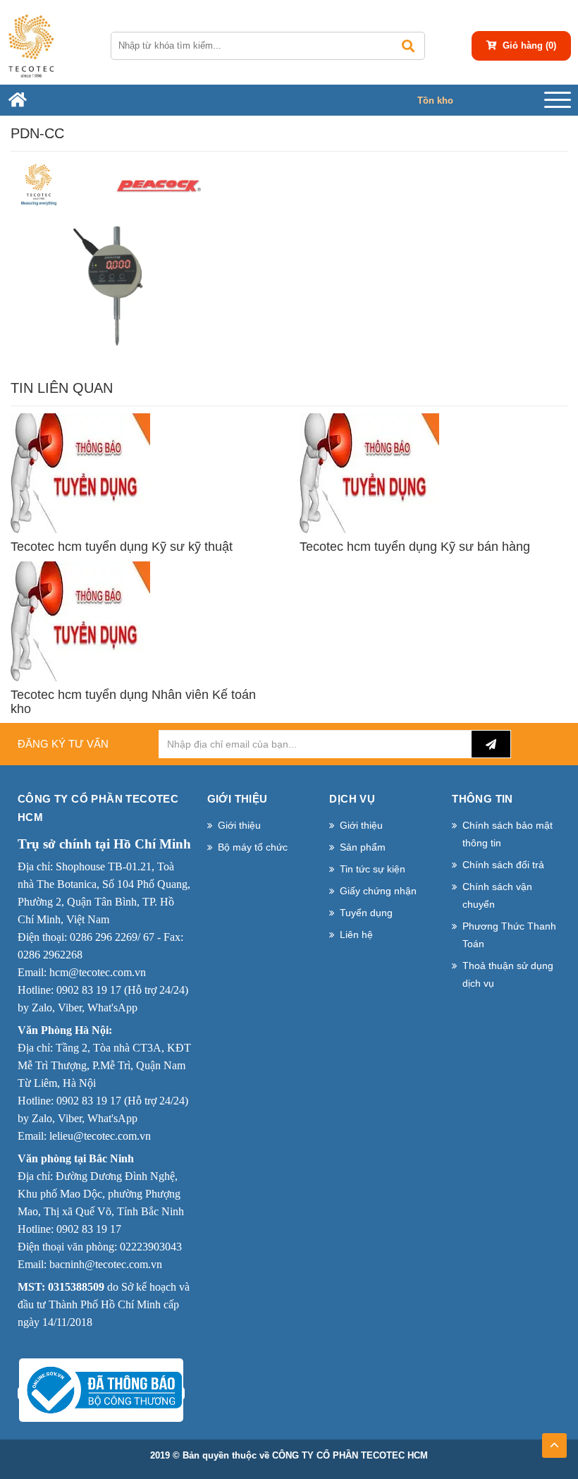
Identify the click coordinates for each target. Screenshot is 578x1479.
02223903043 (151, 1247)
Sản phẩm (363, 847)
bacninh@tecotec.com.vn (105, 1264)
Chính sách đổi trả (503, 864)
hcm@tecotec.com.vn (97, 972)
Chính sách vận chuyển (497, 895)
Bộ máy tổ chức (253, 847)
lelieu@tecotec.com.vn (100, 1136)
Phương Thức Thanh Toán (509, 934)
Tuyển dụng (366, 912)
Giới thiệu (239, 825)
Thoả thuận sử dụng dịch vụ (507, 974)
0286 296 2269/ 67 (112, 937)
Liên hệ (356, 934)
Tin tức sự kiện (372, 869)
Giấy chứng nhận (378, 890)
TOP (554, 1441)
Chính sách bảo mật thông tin (507, 834)
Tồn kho (435, 100)
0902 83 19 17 (88, 990)
